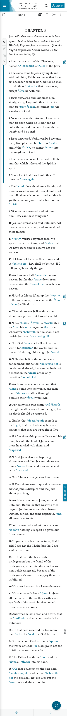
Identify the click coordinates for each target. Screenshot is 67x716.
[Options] (61, 14)
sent (27, 343)
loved (35, 323)
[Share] (4, 61)
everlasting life (19, 673)
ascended (42, 275)
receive (14, 530)
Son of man (38, 284)
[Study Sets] (40, 14)
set (18, 634)
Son (46, 328)
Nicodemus (26, 66)
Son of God (29, 377)
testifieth (19, 618)
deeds (31, 398)
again (31, 107)
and (59, 514)
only (28, 328)
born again (28, 179)
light (13, 389)
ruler (41, 66)
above (44, 593)
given (13, 662)
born (23, 107)
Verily (17, 239)
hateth (56, 405)
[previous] (16, 712)
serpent (55, 296)
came (38, 280)
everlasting (38, 336)
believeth (30, 332)
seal (31, 634)
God (21, 91)
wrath (13, 682)
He (15, 669)
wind (20, 186)
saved (55, 352)
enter (49, 148)
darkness (23, 393)
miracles (31, 86)
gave (16, 328)
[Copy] (4, 56)
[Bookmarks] (47, 14)
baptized (15, 450)
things (26, 662)
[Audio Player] (56, 705)
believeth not (49, 364)
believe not (20, 264)
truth (40, 421)
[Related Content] (54, 14)
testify (49, 243)
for (35, 646)
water (53, 143)
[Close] (4, 42)
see (53, 107)
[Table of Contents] (3, 14)
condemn (27, 348)
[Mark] (4, 49)
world (49, 323)
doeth (32, 421)
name (32, 373)
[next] (50, 712)
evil (48, 405)
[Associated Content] (64, 62)
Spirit (26, 148)
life (48, 336)
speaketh (55, 641)
